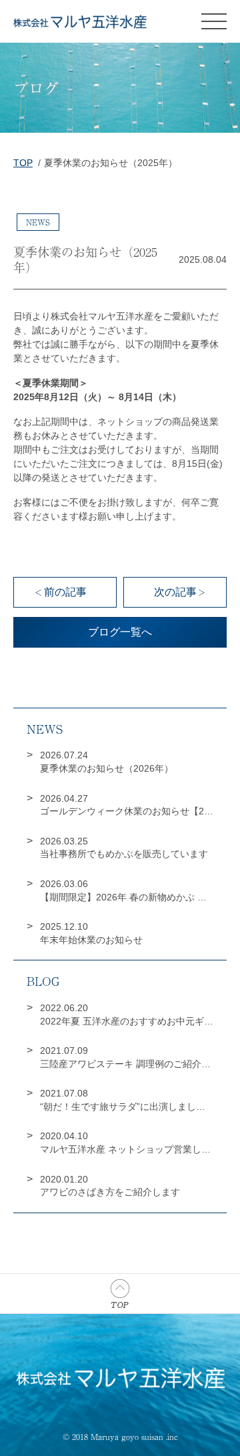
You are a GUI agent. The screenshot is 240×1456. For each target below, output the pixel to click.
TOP (23, 162)
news (38, 222)
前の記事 (65, 592)
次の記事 (175, 592)
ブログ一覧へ (120, 632)
